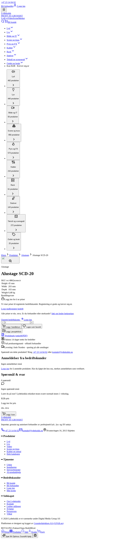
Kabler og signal (14, 451)
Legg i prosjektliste (13, 332)
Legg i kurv (10, 415)
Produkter (13, 255)
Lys (6, 18)
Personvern (12, 511)
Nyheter (10, 509)
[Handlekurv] (6, 22)
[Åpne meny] (4, 10)
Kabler (10, 48)
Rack (9, 52)
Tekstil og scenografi (16, 59)
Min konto (11, 490)
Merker (21, 18)
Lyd (3, 18)
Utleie (9, 465)
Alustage (25, 255)
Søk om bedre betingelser (62, 313)
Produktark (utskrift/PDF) (16, 336)
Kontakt (10, 504)
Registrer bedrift (16, 309)
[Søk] (2, 22)
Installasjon (12, 467)
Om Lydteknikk (14, 501)
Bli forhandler (7, 6)
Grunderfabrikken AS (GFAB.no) (49, 523)
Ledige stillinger (14, 506)
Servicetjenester (13, 470)
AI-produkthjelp (14, 472)
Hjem (3, 255)
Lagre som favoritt (33, 327)
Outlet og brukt (13, 63)
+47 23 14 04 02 (8, 2)
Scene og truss (13, 40)
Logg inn (21, 6)
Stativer (10, 55)
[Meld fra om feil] (35, 535)
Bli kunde (12, 22)
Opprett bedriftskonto (10, 319)
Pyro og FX (12, 44)
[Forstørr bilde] (10, 260)
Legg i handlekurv (13, 327)
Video (10, 18)
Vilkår (9, 514)
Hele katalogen (13, 454)
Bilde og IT (12, 36)
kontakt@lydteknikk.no (62, 352)
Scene (15, 18)
